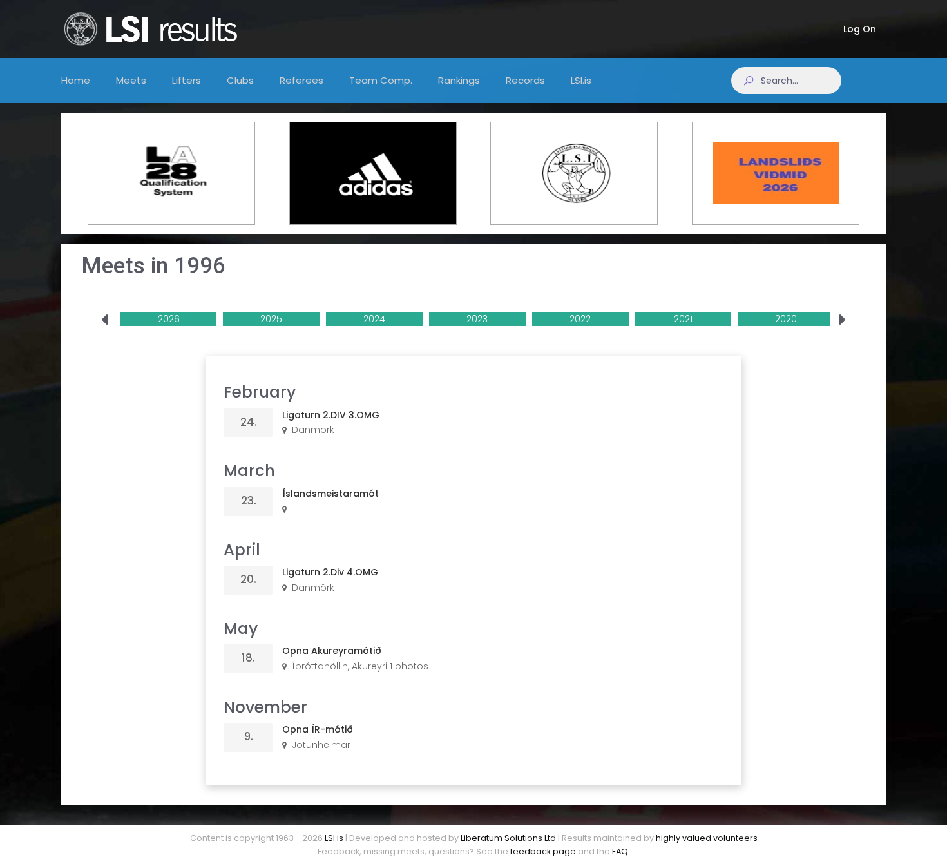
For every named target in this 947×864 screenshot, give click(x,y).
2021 (683, 318)
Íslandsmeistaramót (330, 493)
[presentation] (104, 320)
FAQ (620, 851)
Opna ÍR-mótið (317, 729)
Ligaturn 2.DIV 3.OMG (330, 414)
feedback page (543, 851)
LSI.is (334, 837)
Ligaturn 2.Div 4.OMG (330, 572)
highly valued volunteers (707, 837)
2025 (271, 318)
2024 (374, 318)
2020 (786, 318)
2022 (580, 318)
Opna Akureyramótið (331, 650)
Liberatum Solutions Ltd (508, 837)
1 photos (409, 666)
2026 (169, 318)
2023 (477, 318)
